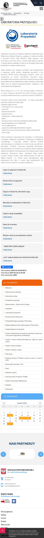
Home (9, 13)
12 (22, 415)
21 (34, 418)
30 (4, 424)
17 (10, 418)
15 (40, 415)
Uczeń (3, 518)
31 (10, 424)
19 (22, 418)
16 (4, 418)
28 (34, 421)
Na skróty (25, 13)
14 (34, 415)
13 (28, 415)
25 (16, 421)
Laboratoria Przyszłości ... (9, 14)
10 (10, 415)
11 (16, 415)
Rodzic (3, 521)
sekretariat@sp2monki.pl (36, 3)
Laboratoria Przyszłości (19, 22)
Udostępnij (8, 267)
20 (28, 418)
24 (10, 421)
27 (28, 421)
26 (22, 421)
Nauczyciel (5, 524)
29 (40, 421)
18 (16, 418)
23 (4, 421)
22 (40, 418)
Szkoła (3, 515)
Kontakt (4, 528)
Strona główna (16, 13)
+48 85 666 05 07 (40, 3)
